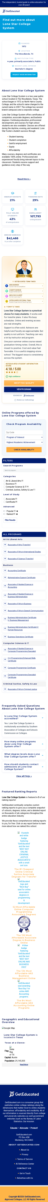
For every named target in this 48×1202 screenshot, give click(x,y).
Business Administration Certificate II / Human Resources (23, 628)
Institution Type (25, 58)
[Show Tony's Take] (24, 268)
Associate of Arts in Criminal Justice (22, 689)
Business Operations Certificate (20, 637)
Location (25, 51)
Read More (24, 1065)
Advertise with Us (25, 1178)
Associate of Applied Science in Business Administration (20, 595)
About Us (25, 1150)
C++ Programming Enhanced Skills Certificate (22, 659)
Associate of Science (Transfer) (21, 559)
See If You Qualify (24, 383)
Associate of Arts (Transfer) (19, 545)
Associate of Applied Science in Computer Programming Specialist (22, 650)
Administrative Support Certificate (21, 578)
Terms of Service (25, 1159)
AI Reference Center (25, 1164)
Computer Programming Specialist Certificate (22, 676)
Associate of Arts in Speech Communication (26, 611)
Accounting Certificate (17, 571)
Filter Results (10, 520)
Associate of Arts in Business (19, 604)
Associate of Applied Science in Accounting (20, 585)
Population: (10, 1061)
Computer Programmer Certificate (22, 668)
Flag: (7, 1051)
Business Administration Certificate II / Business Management (22, 619)
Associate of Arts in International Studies (24, 552)
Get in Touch (25, 1173)
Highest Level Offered (25, 66)
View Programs (24, 389)
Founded (25, 43)
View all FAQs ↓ (24, 776)
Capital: (8, 1057)
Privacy (25, 1154)
